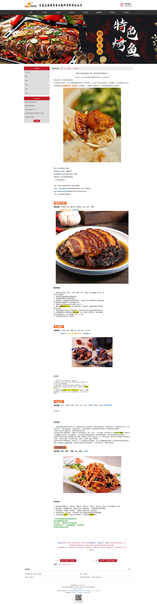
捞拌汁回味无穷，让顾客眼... (68, 560)
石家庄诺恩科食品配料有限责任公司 (76, 590)
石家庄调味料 (87, 592)
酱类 (26, 76)
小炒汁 (60, 564)
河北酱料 (74, 592)
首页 (31, 12)
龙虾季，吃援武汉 (29, 577)
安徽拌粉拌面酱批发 (30, 105)
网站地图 (88, 590)
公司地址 (126, 12)
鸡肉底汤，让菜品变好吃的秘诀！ (108, 560)
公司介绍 (44, 12)
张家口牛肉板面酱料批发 (31, 102)
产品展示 (58, 12)
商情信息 (97, 590)
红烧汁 (69, 564)
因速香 (64, 564)
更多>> (129, 569)
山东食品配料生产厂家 (30, 109)
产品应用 (85, 12)
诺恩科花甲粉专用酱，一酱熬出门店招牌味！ (91, 577)
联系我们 (112, 12)
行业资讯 (71, 12)
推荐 (26, 93)
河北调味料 (80, 592)
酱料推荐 (98, 12)
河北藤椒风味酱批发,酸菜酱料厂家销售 (34, 113)
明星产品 (27, 72)
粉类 (26, 89)
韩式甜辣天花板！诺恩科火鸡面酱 (33, 574)
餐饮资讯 (76, 68)
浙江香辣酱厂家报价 (30, 117)
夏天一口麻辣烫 (84, 574)
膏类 (26, 80)
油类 (26, 84)
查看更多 (37, 121)
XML (93, 590)
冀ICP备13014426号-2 (78, 589)
